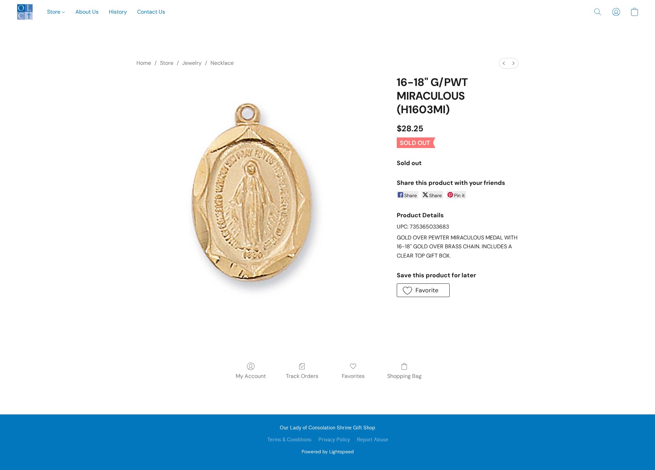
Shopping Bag (404, 376)
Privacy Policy (334, 440)
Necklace (222, 63)
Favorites (353, 376)
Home (143, 63)
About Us (87, 11)
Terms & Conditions (289, 440)
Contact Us (151, 11)
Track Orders (302, 376)
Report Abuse (372, 440)
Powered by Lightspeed (328, 452)
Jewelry (192, 63)
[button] (24, 11)
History (118, 11)
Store (54, 11)
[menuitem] (504, 63)
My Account (251, 376)
